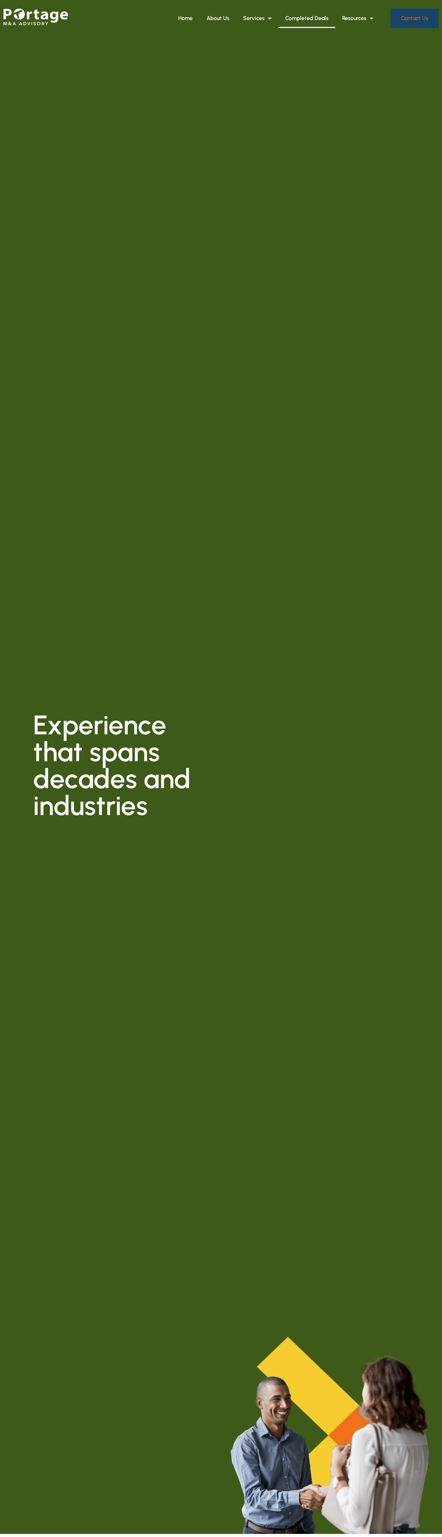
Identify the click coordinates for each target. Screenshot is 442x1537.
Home (185, 18)
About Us (217, 18)
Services (254, 18)
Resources (354, 18)
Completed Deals (306, 18)
